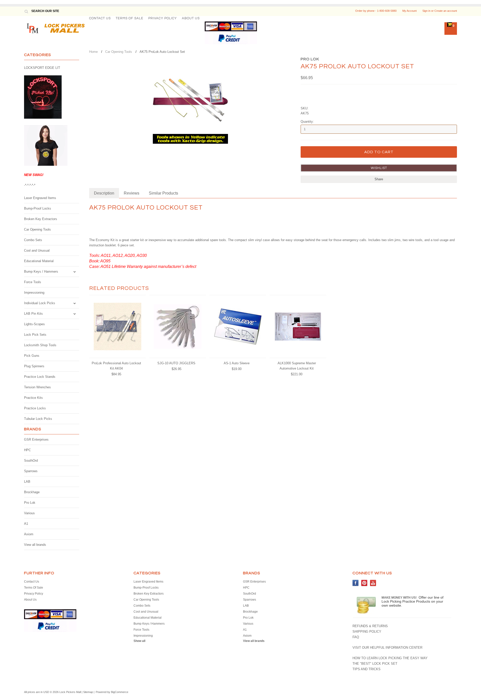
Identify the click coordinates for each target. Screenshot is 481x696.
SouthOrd (31, 460)
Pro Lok (29, 502)
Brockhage (32, 492)
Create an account (445, 10)
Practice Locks (35, 408)
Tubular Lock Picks (38, 419)
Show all (139, 641)
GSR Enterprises (36, 439)
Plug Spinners (34, 366)
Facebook (355, 583)
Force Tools (32, 282)
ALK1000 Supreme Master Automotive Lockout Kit (297, 365)
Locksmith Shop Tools (40, 345)
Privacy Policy (162, 18)
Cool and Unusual (37, 250)
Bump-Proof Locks (37, 208)
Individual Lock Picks (39, 303)
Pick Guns (31, 356)
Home (93, 52)
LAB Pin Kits (33, 313)
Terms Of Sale (129, 18)
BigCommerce (119, 691)
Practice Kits (33, 398)
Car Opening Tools (37, 229)
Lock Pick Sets (35, 334)
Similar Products (163, 193)
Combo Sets (33, 240)
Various (29, 513)
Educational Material (39, 261)
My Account (409, 10)
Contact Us (100, 18)
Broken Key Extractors (40, 219)
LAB (27, 481)
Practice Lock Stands (39, 377)
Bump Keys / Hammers (41, 271)
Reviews (131, 193)
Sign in (426, 10)
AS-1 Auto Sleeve (237, 363)
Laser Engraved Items (40, 198)
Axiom (28, 534)
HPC (27, 450)
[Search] (26, 11)
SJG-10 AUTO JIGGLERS (176, 363)
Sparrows (31, 471)
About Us (191, 18)
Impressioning (34, 292)
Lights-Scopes (34, 324)
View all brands (35, 545)
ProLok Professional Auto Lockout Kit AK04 (116, 365)
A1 (26, 524)
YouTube (373, 583)
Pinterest (364, 583)
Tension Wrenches (37, 387)
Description (104, 193)
